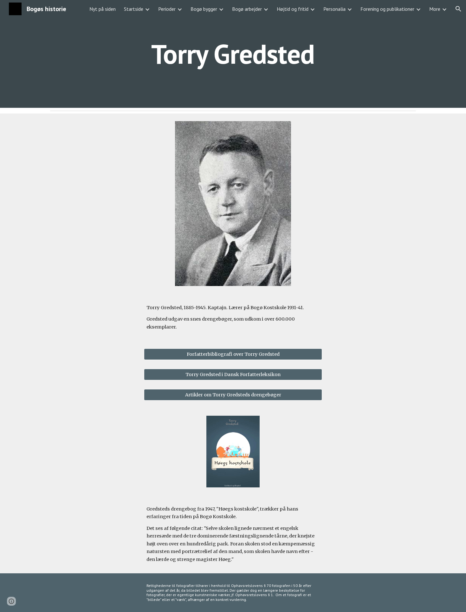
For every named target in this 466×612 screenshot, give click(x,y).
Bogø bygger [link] (204, 9)
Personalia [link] (334, 9)
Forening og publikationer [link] (387, 9)
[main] (233, 54)
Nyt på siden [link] (102, 9)
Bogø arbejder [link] (247, 9)
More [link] (434, 9)
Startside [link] (133, 9)
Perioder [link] (167, 9)
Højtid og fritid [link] (292, 9)
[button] (458, 8)
